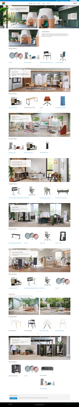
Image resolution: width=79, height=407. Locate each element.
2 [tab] (39, 201)
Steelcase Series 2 (26, 197)
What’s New (30, 3)
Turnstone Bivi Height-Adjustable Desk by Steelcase (16, 197)
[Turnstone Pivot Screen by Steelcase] (62, 100)
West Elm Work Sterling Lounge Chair (45, 197)
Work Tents (10, 62)
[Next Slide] (40, 65)
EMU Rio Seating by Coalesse (59, 330)
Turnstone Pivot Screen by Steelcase (60, 107)
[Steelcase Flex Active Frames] (16, 100)
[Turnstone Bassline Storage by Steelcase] (62, 191)
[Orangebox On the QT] (62, 236)
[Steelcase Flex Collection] (31, 55)
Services (38, 3)
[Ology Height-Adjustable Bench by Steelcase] (16, 236)
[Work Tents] (16, 55)
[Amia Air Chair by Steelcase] (62, 55)
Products (43, 3)
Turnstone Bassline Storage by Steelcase (61, 197)
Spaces (48, 3)
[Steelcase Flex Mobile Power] (47, 145)
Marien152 (41, 107)
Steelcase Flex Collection (27, 62)
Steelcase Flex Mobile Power (44, 152)
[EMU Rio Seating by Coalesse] (62, 324)
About (34, 3)
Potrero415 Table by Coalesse (44, 330)
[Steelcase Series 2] (31, 191)
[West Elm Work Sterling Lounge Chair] (47, 191)
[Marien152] (47, 100)
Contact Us (58, 0)
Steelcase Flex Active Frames (13, 107)
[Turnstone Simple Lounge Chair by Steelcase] (47, 55)
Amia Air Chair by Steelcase (59, 62)
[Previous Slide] (38, 65)
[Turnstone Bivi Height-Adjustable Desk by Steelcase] (16, 191)
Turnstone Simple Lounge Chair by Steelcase (46, 62)
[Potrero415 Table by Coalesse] (47, 324)
